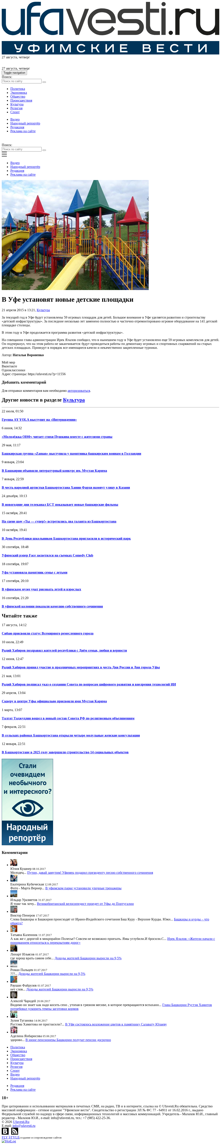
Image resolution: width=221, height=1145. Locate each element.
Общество (17, 96)
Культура (17, 104)
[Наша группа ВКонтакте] (5, 1133)
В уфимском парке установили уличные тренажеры (83, 888)
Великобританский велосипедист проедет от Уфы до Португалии (85, 904)
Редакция (17, 127)
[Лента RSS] (14, 1133)
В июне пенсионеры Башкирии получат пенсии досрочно (68, 1040)
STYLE (11, 1137)
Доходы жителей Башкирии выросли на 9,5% (88, 958)
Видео (15, 119)
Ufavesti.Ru (21, 1122)
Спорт (15, 112)
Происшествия (21, 100)
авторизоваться (79, 390)
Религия (16, 108)
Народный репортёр (25, 123)
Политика (17, 89)
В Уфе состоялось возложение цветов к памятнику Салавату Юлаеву (116, 1024)
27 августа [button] (9, 57)
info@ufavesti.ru (24, 1125)
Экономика (18, 92)
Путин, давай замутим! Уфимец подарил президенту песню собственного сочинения (90, 872)
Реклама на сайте (23, 131)
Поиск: (7, 77)
